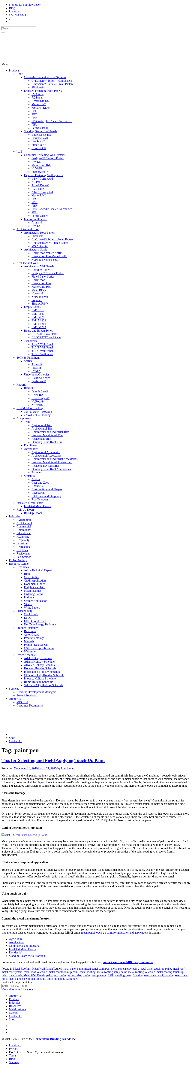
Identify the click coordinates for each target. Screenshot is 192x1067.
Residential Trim (41, 438)
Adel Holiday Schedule (38, 658)
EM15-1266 (39, 323)
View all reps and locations (18, 989)
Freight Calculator (34, 587)
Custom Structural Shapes (47, 489)
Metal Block (39, 290)
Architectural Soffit (35, 249)
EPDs (27, 617)
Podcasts (29, 597)
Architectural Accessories (47, 455)
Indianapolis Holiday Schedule (42, 671)
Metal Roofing (21, 968)
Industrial (22, 543)
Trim (27, 421)
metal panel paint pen (97, 968)
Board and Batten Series (38, 330)
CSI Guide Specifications (39, 648)
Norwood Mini (40, 296)
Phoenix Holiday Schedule (40, 678)
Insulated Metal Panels (29, 502)
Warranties (30, 651)
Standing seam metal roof (148, 975)
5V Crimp (38, 94)
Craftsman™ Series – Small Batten (52, 84)
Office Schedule (26, 654)
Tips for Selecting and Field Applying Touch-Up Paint (53, 760)
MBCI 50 (22, 702)
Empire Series (32, 307)
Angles (36, 479)
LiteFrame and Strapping (46, 496)
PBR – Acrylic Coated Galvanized (52, 121)
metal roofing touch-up (141, 972)
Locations (15, 11)
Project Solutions (26, 695)
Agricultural (23, 519)
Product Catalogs (34, 638)
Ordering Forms (33, 594)
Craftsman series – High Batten (50, 242)
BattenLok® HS (41, 134)
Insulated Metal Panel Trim (47, 435)
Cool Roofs (31, 614)
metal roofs (15, 975)
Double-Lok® (40, 138)
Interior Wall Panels (35, 219)
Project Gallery (18, 560)
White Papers (32, 607)
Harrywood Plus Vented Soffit (49, 256)
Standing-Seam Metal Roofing (27, 955)
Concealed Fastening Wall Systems (44, 155)
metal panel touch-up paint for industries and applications (114, 932)
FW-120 (36, 161)
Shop (12, 737)
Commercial (23, 526)
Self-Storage (23, 556)
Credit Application (35, 580)
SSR (110, 975)
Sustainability (24, 611)
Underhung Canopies (36, 374)
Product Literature (27, 627)
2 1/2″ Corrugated (42, 192)
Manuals (29, 641)
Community (23, 529)
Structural (29, 475)
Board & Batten (41, 269)
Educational (23, 533)
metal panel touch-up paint (155, 968)
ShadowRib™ (40, 171)
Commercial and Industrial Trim (50, 431)
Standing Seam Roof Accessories (51, 469)
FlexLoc (36, 367)
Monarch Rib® (41, 107)
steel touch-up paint (33, 978)
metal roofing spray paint (112, 972)
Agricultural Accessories (46, 452)
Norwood (37, 293)
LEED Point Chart (35, 621)
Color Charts (31, 634)
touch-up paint (55, 978)
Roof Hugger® (41, 398)
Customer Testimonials (30, 705)
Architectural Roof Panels (39, 232)
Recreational (23, 546)
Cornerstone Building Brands (52, 1039)
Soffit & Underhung (28, 357)
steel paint (15, 978)
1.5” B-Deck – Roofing (38, 411)
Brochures (30, 631)
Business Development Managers (36, 692)
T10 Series (30, 340)
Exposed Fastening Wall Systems (43, 175)
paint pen (51, 975)
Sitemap (14, 1062)
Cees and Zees (40, 482)
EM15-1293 (39, 327)
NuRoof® (38, 401)
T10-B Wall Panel (42, 347)
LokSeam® (38, 141)
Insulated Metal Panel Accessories (52, 462)
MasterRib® (39, 104)
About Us (15, 698)
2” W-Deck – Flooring (37, 415)
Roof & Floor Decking (30, 408)
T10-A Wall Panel (42, 344)
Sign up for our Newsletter (24, 4)
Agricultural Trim (42, 425)
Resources (22, 567)
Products (14, 70)
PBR (34, 117)
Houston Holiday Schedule (40, 668)
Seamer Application (35, 600)
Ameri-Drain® (40, 100)
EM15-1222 (39, 320)
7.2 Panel (37, 97)
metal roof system (12, 972)
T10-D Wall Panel (42, 354)
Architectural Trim (42, 428)
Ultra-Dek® (39, 148)
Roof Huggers (40, 499)
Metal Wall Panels (42, 968)
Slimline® (38, 87)
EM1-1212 (38, 310)
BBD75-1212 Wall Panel (46, 337)
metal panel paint (73, 968)
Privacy (13, 1048)
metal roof (178, 968)
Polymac (37, 300)
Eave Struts (38, 492)
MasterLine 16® (41, 165)
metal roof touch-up (35, 972)
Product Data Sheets (36, 644)
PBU (35, 124)
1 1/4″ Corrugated (42, 178)
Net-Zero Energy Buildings (40, 624)
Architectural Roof (27, 229)
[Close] (3, 32)
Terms (12, 1055)
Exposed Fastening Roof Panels (43, 90)
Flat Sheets (30, 445)
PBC (34, 111)
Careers (13, 1012)
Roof (19, 73)
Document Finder (34, 583)
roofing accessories (70, 975)
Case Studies (31, 577)
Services (14, 688)
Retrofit (21, 384)
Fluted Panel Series (43, 276)
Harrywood (38, 279)
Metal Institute (32, 590)
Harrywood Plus (41, 283)
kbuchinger (67, 768)
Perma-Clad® (40, 127)
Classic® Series (41, 377)
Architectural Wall (27, 263)
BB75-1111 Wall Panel (45, 334)
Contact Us (15, 741)
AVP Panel (38, 188)
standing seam (123, 975)
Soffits (28, 361)
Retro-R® (37, 394)
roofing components (94, 975)
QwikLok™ (39, 381)
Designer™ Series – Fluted (48, 158)
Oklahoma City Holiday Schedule (44, 675)
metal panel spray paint (124, 968)
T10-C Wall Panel (42, 350)
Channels (37, 486)
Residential (23, 553)
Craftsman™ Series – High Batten (52, 80)
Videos (28, 604)
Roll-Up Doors (25, 509)
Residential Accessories (45, 465)
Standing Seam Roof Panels (40, 131)
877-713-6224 (17, 14)
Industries (14, 516)
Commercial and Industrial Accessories (54, 459)
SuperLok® (39, 144)
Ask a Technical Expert (38, 570)
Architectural (24, 523)
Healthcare (22, 536)
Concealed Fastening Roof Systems (45, 77)
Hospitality (22, 540)
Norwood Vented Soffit (45, 259)
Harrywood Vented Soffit (47, 252)
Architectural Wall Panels (39, 266)
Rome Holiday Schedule (38, 681)
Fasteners (37, 472)
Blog (12, 8)
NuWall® (37, 168)
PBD (35, 114)
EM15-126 (38, 317)
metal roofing (88, 972)
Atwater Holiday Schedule (40, 665)
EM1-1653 (38, 313)
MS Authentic (40, 246)
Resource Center (19, 563)
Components (24, 418)
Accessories (31, 448)
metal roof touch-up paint (63, 972)
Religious (22, 550)
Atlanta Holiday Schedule (39, 661)
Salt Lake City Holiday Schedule (43, 685)
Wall (19, 151)
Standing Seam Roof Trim (47, 442)
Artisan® (37, 222)
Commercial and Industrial (24, 945)
